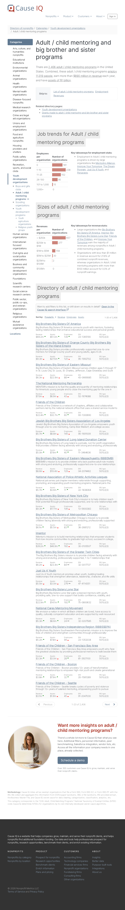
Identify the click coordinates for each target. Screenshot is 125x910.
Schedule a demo (73, 760)
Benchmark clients (45, 864)
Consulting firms (72, 875)
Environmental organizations (20, 69)
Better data (98, 861)
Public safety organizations (20, 158)
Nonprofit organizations (76, 868)
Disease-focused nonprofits (22, 101)
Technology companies (76, 861)
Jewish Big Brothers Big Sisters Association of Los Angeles (73, 420)
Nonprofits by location (19, 861)
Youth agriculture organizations (24, 221)
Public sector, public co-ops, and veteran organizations (20, 304)
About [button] (99, 16)
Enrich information (45, 868)
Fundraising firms (73, 872)
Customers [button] (84, 16)
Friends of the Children (50, 402)
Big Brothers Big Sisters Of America (58, 323)
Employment (101, 91)
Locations (15, 333)
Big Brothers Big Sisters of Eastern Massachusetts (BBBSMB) (75, 458)
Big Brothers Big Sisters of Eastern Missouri (63, 364)
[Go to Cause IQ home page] (25, 8)
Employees (72, 317)
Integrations (98, 868)
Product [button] (67, 16)
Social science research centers (21, 293)
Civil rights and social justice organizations (20, 256)
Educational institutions (19, 61)
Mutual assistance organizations (20, 324)
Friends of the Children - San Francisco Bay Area (67, 645)
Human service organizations (20, 236)
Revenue (61, 317)
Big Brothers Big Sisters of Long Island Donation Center (71, 439)
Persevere (82, 172)
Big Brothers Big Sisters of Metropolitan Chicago (67, 514)
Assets (81, 317)
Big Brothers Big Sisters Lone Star (57, 589)
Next (107, 704)
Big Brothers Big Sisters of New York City (62, 495)
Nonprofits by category (19, 857)
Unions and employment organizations (20, 126)
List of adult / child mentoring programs (74, 91)
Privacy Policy (37, 891)
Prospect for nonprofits (48, 857)
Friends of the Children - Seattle (56, 683)
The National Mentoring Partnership (59, 383)
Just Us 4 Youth (95, 169)
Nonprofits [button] (51, 16)
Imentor (105, 232)
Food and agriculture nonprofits (18, 137)
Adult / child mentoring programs (22, 195)
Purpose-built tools (102, 864)
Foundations (19, 278)
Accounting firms (73, 857)
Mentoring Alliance (105, 163)
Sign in (112, 16)
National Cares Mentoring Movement (59, 608)
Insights (96, 857)
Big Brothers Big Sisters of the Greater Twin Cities (67, 552)
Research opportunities (48, 861)
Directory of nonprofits (21, 28)
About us (97, 872)
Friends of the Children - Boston (56, 664)
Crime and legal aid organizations (21, 117)
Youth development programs (22, 211)
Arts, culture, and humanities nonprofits (21, 51)
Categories (42, 28)
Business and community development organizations (20, 269)
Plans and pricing (44, 872)
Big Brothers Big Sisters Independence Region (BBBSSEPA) (73, 626)
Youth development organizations (67, 28)
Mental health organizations (20, 93)
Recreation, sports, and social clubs (22, 167)
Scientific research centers (21, 285)
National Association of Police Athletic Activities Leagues (71, 477)
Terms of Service (16, 891)
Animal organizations (20, 77)
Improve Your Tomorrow (89, 166)
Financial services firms (76, 864)
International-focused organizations (20, 245)
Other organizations (74, 879)
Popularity (49, 317)
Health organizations (20, 85)
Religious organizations (20, 315)
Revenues (59, 95)
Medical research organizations (21, 109)
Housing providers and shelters (20, 148)
